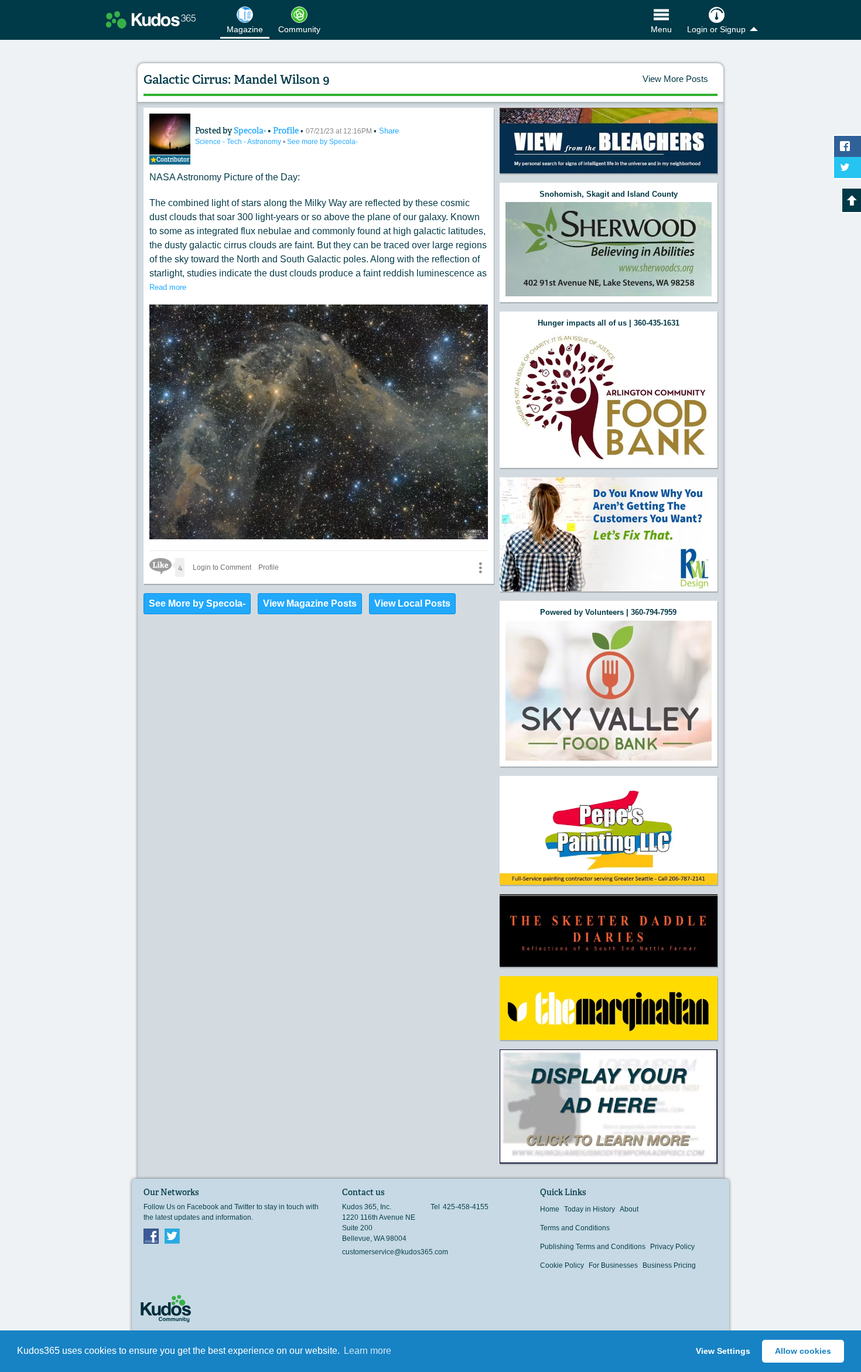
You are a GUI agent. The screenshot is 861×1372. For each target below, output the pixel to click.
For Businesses (613, 1265)
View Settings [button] (723, 1351)
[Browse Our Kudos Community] (150, 19)
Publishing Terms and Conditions (592, 1247)
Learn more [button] (367, 1351)
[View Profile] (169, 134)
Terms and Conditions (575, 1228)
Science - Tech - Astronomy (239, 142)
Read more (167, 287)
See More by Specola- (197, 603)
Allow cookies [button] (803, 1351)
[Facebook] (151, 1236)
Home (549, 1209)
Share (389, 130)
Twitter (172, 1236)
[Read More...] (609, 140)
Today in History (589, 1209)
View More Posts (675, 79)
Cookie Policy (562, 1265)
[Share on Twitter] (847, 167)
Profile (286, 130)
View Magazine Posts (310, 603)
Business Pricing (669, 1265)
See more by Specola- (322, 142)
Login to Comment (222, 567)
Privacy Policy (672, 1247)
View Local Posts (412, 603)
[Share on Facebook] (847, 146)
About (629, 1209)
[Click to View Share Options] (480, 567)
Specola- (251, 130)
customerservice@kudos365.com (395, 1252)
